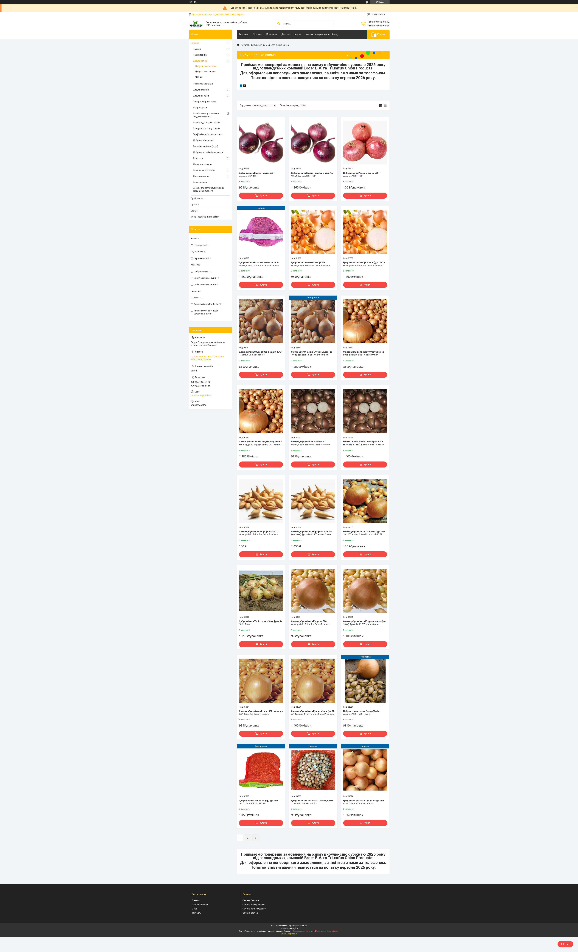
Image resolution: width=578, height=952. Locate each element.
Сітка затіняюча (201, 176)
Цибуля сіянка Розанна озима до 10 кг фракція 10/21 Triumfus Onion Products (259, 264)
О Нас (194, 909)
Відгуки (194, 211)
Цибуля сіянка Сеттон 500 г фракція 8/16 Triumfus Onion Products (312, 802)
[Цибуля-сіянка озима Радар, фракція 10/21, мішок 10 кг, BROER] (261, 770)
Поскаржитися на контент (304, 931)
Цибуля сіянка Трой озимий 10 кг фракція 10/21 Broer (260, 622)
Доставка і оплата (291, 34)
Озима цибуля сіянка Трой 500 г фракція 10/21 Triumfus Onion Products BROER (364, 533)
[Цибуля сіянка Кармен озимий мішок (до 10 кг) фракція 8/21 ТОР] (313, 142)
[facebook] (241, 86)
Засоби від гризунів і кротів (206, 122)
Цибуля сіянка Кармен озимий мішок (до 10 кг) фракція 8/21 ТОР (312, 174)
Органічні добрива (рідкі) (205, 146)
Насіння (197, 49)
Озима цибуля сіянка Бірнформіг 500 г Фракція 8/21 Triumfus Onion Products (259, 533)
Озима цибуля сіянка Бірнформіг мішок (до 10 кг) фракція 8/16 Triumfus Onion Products (311, 534)
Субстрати (198, 158)
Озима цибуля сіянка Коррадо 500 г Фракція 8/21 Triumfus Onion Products (311, 622)
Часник (198, 77)
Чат (568, 944)
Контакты (196, 913)
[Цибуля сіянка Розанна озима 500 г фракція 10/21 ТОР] (365, 142)
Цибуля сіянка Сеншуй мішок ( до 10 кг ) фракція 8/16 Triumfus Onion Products (364, 264)
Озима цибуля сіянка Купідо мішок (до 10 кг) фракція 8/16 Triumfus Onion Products (312, 712)
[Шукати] (279, 23)
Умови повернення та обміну (322, 34)
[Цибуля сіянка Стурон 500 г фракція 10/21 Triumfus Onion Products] (261, 321)
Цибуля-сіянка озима (205, 66)
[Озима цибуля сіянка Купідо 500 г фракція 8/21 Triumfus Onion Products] (261, 680)
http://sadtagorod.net (201, 395)
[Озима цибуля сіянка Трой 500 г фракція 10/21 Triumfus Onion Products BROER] (365, 501)
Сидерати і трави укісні (204, 101)
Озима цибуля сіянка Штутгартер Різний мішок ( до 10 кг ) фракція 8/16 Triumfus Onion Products (260, 444)
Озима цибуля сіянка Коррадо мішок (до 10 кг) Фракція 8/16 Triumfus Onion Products (364, 624)
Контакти (271, 34)
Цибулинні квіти (201, 96)
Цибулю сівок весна (205, 71)
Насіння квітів (200, 55)
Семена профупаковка (253, 904)
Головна (243, 34)
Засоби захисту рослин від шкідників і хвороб (206, 115)
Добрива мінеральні (203, 140)
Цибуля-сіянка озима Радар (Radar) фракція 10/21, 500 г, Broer (362, 712)
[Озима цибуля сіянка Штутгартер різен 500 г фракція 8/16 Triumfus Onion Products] (365, 321)
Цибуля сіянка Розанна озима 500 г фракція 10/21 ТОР (361, 174)
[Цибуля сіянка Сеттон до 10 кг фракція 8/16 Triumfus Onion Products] (365, 770)
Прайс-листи (197, 198)
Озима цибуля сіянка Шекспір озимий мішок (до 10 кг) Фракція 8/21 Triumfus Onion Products (363, 444)
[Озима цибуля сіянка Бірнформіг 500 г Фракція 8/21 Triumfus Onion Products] (261, 501)
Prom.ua (303, 926)
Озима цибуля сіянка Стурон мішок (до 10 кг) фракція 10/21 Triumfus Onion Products (311, 355)
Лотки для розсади (202, 164)
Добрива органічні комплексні (208, 152)
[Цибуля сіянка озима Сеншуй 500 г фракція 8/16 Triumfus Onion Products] (313, 232)
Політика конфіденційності (327, 931)
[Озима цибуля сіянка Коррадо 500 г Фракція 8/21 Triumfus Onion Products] (313, 591)
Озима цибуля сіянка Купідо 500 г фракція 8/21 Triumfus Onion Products (261, 712)
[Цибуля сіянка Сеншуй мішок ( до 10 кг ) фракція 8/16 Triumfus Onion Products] (365, 232)
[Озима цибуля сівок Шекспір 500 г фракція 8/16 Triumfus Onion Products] (313, 411)
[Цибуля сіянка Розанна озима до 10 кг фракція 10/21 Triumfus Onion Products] (261, 232)
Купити (263, 195)
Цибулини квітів (201, 90)
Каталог (245, 45)
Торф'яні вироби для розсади (207, 134)
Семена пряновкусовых (254, 909)
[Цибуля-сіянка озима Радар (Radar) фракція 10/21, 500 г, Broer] (365, 680)
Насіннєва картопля (203, 84)
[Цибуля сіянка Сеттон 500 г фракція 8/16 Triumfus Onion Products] (313, 770)
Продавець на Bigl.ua (289, 928)
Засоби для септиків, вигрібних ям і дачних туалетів (208, 189)
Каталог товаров (200, 904)
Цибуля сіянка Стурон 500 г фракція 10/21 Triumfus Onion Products (260, 353)
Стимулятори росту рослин (206, 128)
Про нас (257, 34)
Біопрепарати (200, 107)
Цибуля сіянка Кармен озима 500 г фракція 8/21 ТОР (257, 174)
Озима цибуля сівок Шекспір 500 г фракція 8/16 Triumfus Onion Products (310, 443)
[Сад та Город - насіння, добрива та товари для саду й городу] (196, 24)
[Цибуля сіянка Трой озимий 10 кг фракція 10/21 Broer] (261, 591)
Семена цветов (250, 913)
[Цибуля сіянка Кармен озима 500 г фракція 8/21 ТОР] (261, 142)
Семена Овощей (250, 900)
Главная (196, 900)
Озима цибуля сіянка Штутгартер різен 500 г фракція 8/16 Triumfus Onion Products (363, 355)
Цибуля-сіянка (258, 45)
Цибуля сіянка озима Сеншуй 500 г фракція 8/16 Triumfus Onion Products (310, 264)
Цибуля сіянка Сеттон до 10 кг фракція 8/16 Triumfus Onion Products (363, 802)
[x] (244, 86)
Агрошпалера (200, 182)
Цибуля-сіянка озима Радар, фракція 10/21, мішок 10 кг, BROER (258, 802)
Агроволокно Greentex (204, 170)
